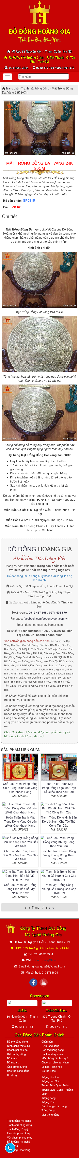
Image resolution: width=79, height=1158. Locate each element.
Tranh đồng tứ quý (17, 1129)
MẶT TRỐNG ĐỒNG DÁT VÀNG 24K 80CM (39, 165)
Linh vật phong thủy (18, 1133)
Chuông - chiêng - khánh (56, 1062)
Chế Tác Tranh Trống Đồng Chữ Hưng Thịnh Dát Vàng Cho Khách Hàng (20, 788)
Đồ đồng (12, 1075)
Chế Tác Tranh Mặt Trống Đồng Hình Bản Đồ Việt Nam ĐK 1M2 (20, 889)
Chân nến (47, 1041)
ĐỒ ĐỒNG (21, 548)
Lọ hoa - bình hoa (52, 1067)
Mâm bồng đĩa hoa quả (55, 1058)
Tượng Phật (48, 1102)
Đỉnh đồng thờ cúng (18, 1046)
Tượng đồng (49, 1098)
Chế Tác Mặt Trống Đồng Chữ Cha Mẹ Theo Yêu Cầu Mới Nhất (20, 855)
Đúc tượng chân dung (54, 1106)
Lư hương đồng (50, 1046)
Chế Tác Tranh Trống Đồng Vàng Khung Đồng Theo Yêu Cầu (59, 855)
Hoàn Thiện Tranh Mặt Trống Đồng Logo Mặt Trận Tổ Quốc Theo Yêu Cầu (59, 788)
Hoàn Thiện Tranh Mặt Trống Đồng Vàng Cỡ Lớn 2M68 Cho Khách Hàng (20, 821)
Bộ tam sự (13, 1058)
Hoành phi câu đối (17, 1050)
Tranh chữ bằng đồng (19, 1125)
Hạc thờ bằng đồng (18, 1071)
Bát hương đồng (16, 1054)
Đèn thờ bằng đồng (53, 1050)
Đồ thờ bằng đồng (17, 1041)
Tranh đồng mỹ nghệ (19, 1120)
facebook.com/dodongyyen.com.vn (46, 618)
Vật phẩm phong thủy (19, 1137)
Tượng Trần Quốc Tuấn (55, 1085)
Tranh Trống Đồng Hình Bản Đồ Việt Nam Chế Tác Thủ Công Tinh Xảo (59, 821)
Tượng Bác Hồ (50, 1077)
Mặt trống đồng (50, 1114)
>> (53, 907)
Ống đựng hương (17, 1067)
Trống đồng (48, 1110)
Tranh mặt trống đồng (35, 88)
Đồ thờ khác (49, 1071)
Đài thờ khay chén (52, 1054)
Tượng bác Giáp (51, 1081)
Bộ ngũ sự (13, 1062)
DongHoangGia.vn (45, 960)
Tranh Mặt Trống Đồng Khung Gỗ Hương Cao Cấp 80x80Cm (59, 889)
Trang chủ (12, 88)
